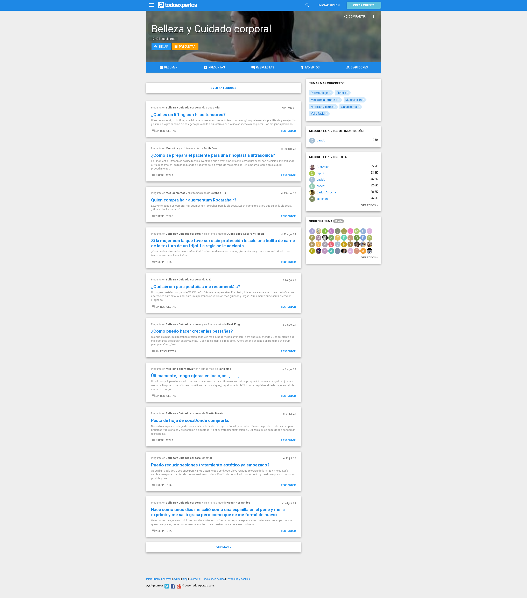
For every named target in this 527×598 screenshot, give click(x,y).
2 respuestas (164, 175)
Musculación (353, 99)
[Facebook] (172, 586)
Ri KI (208, 279)
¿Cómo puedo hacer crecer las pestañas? (192, 331)
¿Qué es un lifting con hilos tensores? (188, 114)
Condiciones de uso (213, 579)
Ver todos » (369, 205)
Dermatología (320, 92)
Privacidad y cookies (238, 579)
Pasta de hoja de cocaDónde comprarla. (190, 420)
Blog (185, 579)
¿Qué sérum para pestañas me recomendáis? (195, 286)
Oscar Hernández (238, 502)
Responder (288, 130)
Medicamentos (175, 192)
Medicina (172, 148)
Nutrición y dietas (322, 106)
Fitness (341, 92)
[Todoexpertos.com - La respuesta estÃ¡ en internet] (177, 5)
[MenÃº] (151, 5)
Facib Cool (210, 148)
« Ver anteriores (223, 87)
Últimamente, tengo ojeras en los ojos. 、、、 (196, 375)
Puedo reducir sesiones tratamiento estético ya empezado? (210, 465)
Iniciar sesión (329, 5)
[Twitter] (166, 586)
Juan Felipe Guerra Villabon (245, 233)
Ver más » (223, 547)
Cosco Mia (213, 107)
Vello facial (318, 113)
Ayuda (177, 579)
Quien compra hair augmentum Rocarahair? (193, 200)
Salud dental (349, 106)
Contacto (194, 579)
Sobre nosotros (162, 579)
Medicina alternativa (179, 368)
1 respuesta (163, 485)
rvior (209, 457)
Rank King (233, 324)
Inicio (149, 579)
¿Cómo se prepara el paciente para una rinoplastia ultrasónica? (213, 155)
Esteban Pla (218, 192)
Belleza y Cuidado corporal (184, 107)
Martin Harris (215, 413)
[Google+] (178, 586)
